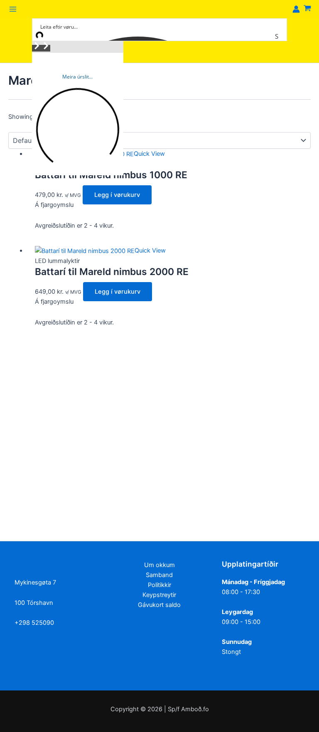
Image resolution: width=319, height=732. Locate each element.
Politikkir (159, 585)
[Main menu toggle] (13, 9)
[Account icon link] (296, 9)
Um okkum (159, 565)
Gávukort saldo (159, 605)
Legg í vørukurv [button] (117, 195)
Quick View (149, 153)
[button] (36, 48)
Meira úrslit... (77, 76)
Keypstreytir (159, 595)
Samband (159, 575)
